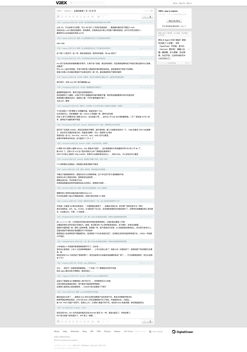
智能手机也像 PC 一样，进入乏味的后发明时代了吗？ (102, 201)
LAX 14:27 (93, 345)
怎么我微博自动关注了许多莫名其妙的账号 (96, 38)
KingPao (65, 263)
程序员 (82, 106)
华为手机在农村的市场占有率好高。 (94, 58)
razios (64, 292)
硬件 (79, 188)
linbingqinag (66, 87)
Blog (85, 331)
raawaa (65, 38)
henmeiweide (67, 125)
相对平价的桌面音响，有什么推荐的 (94, 188)
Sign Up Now (174, 21)
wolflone (67, 10)
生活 (77, 169)
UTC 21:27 (76, 345)
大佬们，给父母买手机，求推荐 (97, 143)
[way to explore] (61, 3)
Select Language (157, 331)
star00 (64, 169)
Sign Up (182, 3)
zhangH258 (66, 106)
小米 (85, 217)
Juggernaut (66, 276)
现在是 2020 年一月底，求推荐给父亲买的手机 (104, 125)
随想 (77, 292)
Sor (63, 308)
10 (92, 16)
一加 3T (83, 308)
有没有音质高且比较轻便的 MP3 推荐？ (98, 22)
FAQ (99, 331)
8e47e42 (65, 188)
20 (98, 16)
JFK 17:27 (102, 345)
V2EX (59, 10)
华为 (78, 58)
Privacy (107, 331)
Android (84, 125)
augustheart (63, 221)
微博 (78, 38)
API (91, 331)
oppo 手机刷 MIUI (90, 263)
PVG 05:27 (85, 345)
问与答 (81, 22)
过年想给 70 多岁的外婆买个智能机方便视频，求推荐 (104, 106)
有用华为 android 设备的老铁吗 (97, 276)
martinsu (65, 201)
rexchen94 (66, 143)
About (56, 331)
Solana (117, 331)
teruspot (65, 159)
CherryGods (171, 63)
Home (175, 3)
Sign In (189, 3)
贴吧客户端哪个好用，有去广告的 (95, 159)
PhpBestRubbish (68, 217)
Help (65, 331)
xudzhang (65, 22)
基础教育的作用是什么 (94, 87)
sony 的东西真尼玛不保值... (89, 292)
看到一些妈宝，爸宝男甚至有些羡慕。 (93, 169)
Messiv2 (65, 77)
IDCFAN (65, 58)
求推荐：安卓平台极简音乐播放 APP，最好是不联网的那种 (103, 77)
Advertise (75, 331)
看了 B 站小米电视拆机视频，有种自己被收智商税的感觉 (107, 217)
